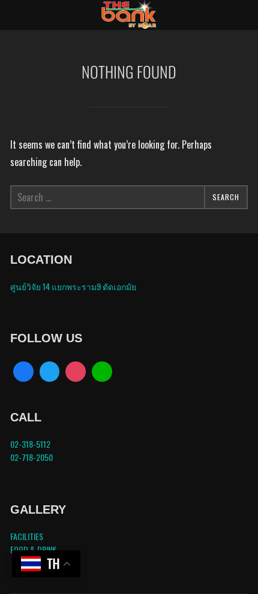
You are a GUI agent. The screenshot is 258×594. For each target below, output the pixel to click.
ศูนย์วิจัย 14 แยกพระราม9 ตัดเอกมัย (73, 286)
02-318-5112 (30, 444)
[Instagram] (75, 371)
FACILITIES (26, 536)
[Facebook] (23, 371)
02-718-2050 (31, 457)
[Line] (102, 371)
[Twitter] (50, 371)
